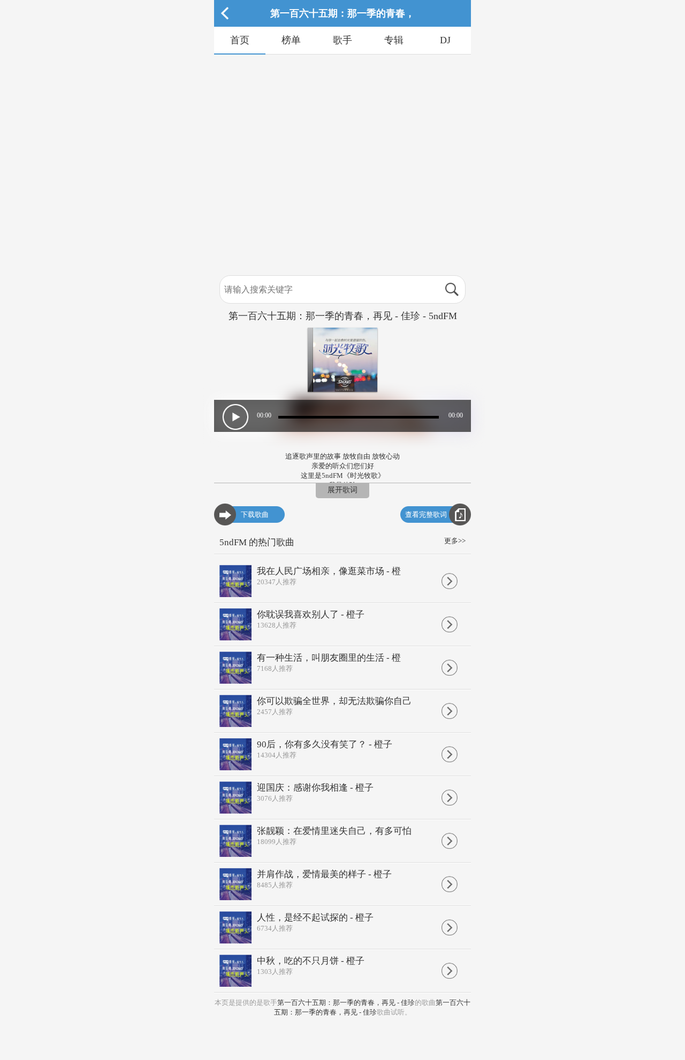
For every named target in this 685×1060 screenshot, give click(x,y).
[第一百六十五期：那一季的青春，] (342, 24)
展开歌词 (342, 490)
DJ (445, 40)
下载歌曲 (255, 514)
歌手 (342, 40)
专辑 (394, 40)
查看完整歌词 (426, 514)
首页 (239, 40)
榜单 (291, 40)
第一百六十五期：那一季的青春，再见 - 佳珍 (346, 1003)
